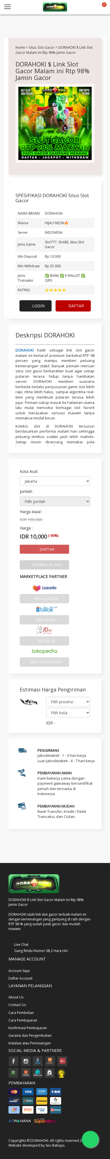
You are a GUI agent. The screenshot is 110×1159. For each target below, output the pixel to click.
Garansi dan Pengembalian (30, 1035)
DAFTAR (75, 305)
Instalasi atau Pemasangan (29, 1043)
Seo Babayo (55, 1145)
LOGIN (38, 305)
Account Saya (19, 970)
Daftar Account (20, 978)
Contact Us (17, 1004)
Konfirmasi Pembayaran (27, 1027)
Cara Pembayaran (22, 1020)
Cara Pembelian (21, 1012)
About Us (15, 997)
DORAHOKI (25, 350)
